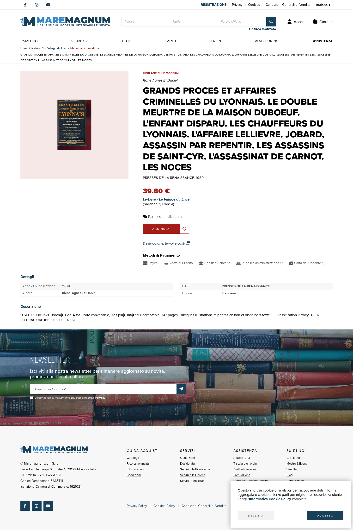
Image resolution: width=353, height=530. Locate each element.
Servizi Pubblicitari (192, 481)
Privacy (237, 4)
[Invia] (181, 389)
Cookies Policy (164, 505)
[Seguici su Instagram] (37, 5)
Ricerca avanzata (138, 463)
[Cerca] (271, 21)
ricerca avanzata (262, 29)
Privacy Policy (137, 505)
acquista (161, 229)
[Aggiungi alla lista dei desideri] (184, 229)
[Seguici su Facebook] (25, 5)
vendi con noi (267, 41)
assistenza (323, 41)
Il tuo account (136, 469)
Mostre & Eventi (296, 463)
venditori (79, 41)
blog (126, 41)
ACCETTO (325, 515)
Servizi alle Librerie (192, 475)
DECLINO (255, 515)
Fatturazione (241, 475)
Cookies (254, 4)
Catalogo (133, 457)
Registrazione (213, 4)
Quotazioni (187, 457)
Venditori (292, 469)
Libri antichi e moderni (84, 48)
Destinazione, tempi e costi (164, 243)
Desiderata (187, 463)
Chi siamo (293, 457)
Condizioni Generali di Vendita (288, 4)
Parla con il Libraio (163, 216)
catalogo (29, 41)
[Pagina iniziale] (65, 21)
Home (24, 48)
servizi (215, 41)
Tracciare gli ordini (245, 463)
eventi (170, 41)
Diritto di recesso (244, 469)
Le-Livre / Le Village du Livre (49, 48)
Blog (289, 475)
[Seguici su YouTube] (48, 5)
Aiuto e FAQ (241, 457)
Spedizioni (134, 475)
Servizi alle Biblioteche (195, 469)
